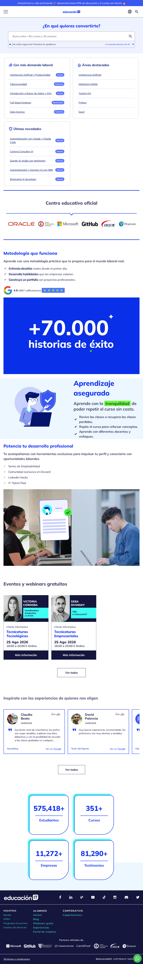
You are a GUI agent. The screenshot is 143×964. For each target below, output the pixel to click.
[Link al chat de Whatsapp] (137, 958)
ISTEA (6, 919)
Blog (36, 919)
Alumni (37, 915)
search (130, 36)
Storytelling (12, 748)
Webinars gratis (43, 923)
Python (82, 102)
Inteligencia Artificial (90, 74)
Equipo (7, 915)
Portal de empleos (44, 931)
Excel (81, 111)
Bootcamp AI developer (23, 179)
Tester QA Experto (80, 748)
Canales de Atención (15, 927)
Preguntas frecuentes (15, 923)
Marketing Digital (88, 84)
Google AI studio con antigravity (28, 160)
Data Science (17, 111)
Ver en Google (53, 748)
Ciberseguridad (18, 84)
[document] (34, 733)
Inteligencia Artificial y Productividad (30, 74)
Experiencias (41, 927)
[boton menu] (6, 11)
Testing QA (85, 93)
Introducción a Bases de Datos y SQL (31, 93)
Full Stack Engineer (20, 102)
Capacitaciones (72, 915)
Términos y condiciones (16, 959)
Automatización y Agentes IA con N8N (31, 170)
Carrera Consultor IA (21, 151)
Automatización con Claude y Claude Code (30, 140)
